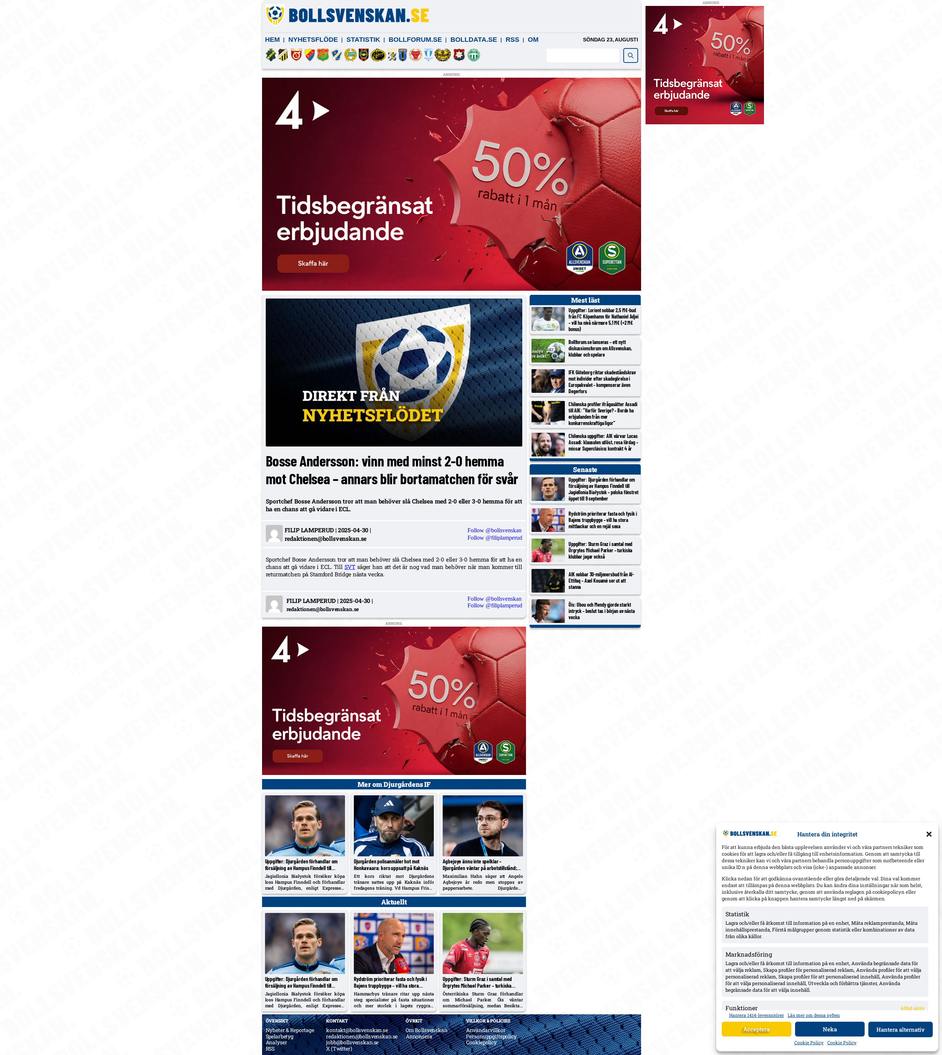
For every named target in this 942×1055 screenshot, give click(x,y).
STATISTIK (363, 39)
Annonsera (419, 1036)
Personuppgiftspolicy (491, 1036)
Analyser (276, 1042)
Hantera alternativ (900, 1029)
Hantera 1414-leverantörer (756, 1015)
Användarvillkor (485, 1030)
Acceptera (756, 1029)
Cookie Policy (809, 1042)
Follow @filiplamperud (494, 538)
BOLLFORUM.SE (415, 39)
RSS (512, 39)
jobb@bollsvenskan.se (352, 1042)
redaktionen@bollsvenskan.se (362, 1036)
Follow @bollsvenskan (494, 530)
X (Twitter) (339, 1048)
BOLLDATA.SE (473, 39)
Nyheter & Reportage (290, 1030)
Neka (830, 1029)
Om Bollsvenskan (426, 1030)
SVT (350, 566)
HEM (272, 39)
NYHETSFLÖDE (313, 39)
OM (533, 39)
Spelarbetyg (280, 1036)
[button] (929, 834)
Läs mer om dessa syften (814, 1015)
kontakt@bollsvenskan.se (357, 1030)
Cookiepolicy (481, 1042)
